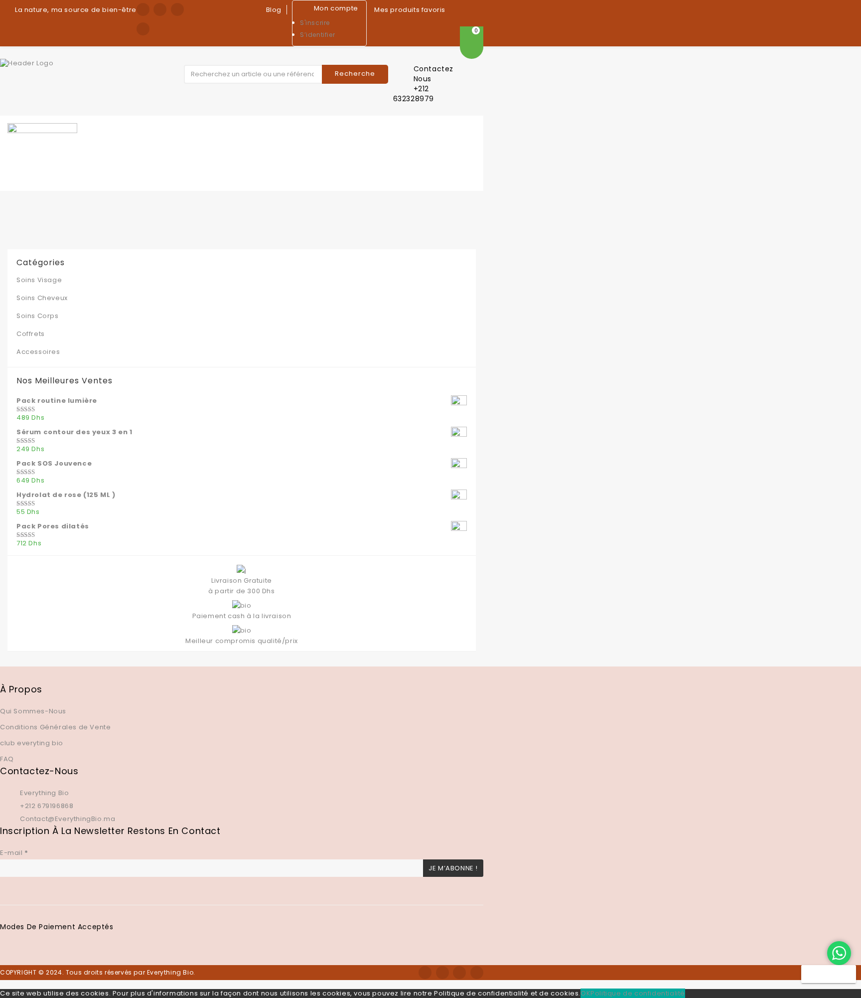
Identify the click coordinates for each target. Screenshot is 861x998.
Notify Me (829, 974)
